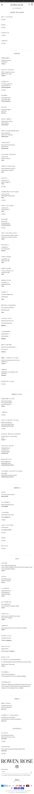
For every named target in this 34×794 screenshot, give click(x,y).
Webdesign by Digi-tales (21, 792)
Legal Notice (28, 791)
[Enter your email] (31, 772)
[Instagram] (17, 766)
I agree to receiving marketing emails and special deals (16, 775)
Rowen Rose (17, 5)
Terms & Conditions (19, 791)
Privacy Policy (12, 792)
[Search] (29, 4)
